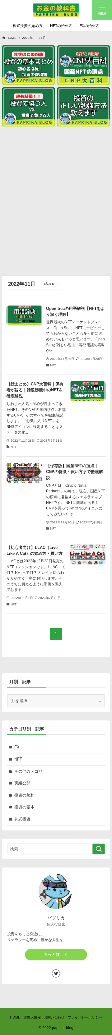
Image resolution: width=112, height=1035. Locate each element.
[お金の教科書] (56, 10)
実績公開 (22, 783)
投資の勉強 (24, 795)
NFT (18, 759)
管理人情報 (32, 1017)
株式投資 (22, 819)
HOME (15, 1017)
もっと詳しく (56, 954)
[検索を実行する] (98, 849)
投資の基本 (24, 807)
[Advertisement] (56, 200)
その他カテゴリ (28, 771)
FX (17, 747)
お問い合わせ (54, 1017)
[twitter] (56, 973)
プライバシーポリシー (85, 1017)
